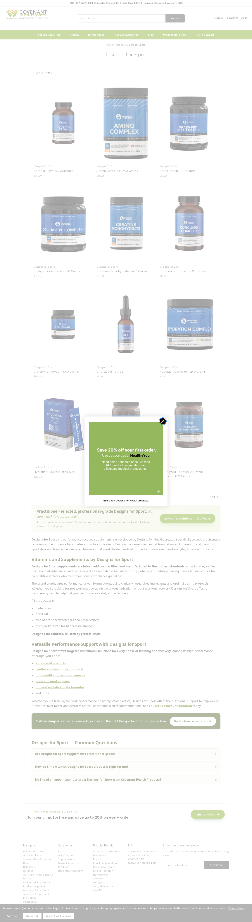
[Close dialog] (163, 421)
